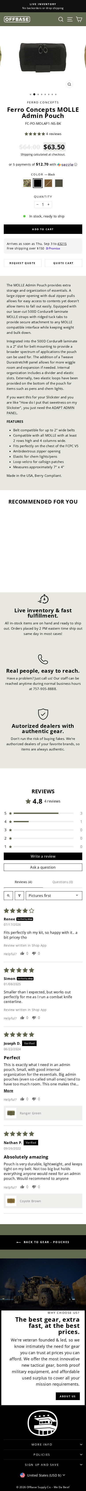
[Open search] (8, 895)
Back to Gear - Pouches (45, 1242)
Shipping (27, 154)
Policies (42, 1455)
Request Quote (22, 263)
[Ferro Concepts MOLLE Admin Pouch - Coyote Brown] (21, 576)
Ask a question (43, 867)
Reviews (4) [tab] (23, 882)
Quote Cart (63, 263)
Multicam (27, 183)
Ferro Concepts (43, 102)
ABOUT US (68, 1396)
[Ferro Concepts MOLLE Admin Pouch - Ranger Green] (26, 576)
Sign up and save (42, 1465)
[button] (35, 134)
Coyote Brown (48, 183)
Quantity (43, 197)
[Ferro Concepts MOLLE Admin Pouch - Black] (16, 576)
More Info (42, 1444)
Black (37, 183)
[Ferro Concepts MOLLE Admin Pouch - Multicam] (11, 576)
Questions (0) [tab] (62, 882)
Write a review (43, 856)
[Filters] (19, 895)
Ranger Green (58, 183)
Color (43, 174)
